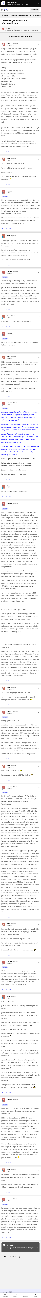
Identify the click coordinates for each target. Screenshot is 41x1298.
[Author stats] (38, 44)
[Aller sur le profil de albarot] (3, 29)
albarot (10, 28)
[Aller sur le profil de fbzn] (3, 159)
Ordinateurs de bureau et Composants (25, 30)
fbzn (8, 158)
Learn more (4, 3)
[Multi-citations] (3, 151)
